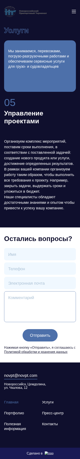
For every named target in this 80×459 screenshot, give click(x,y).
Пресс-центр (53, 413)
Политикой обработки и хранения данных (35, 352)
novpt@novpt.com (20, 375)
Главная (11, 402)
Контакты (50, 424)
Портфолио (14, 413)
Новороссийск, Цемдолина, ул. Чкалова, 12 (25, 386)
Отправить (40, 335)
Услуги (48, 402)
